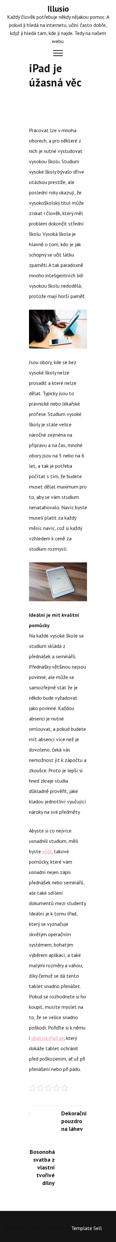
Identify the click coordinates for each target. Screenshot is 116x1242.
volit (47, 851)
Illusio (58, 9)
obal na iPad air (47, 1038)
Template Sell (86, 1228)
